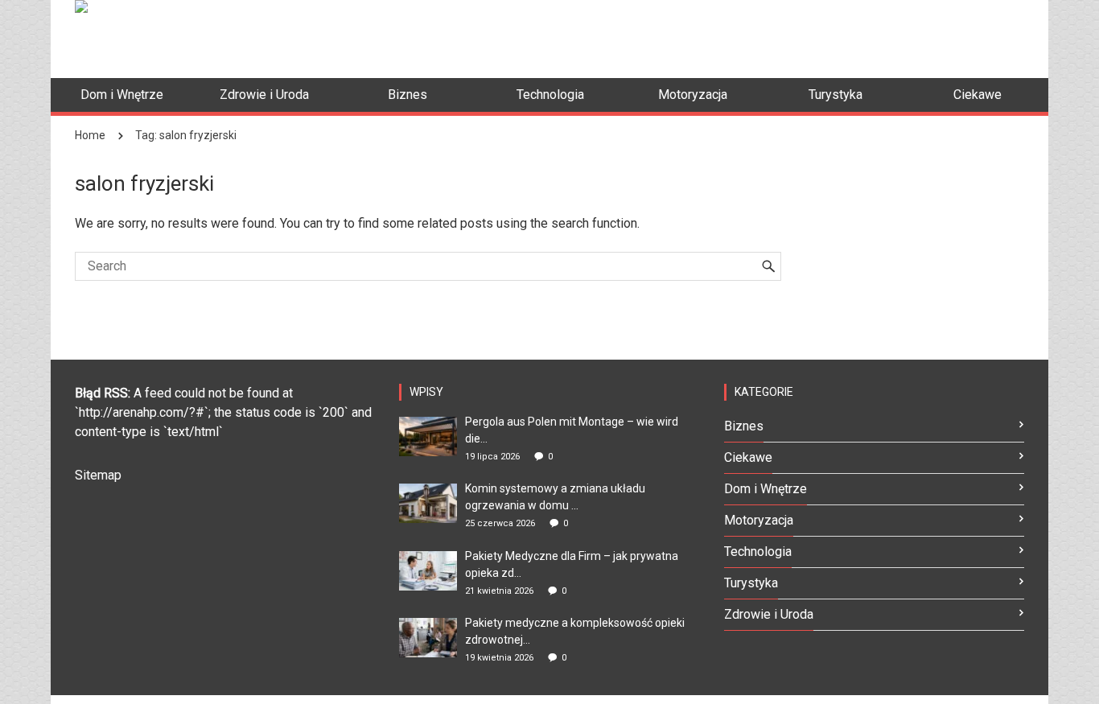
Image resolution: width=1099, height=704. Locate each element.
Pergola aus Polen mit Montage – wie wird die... (571, 430)
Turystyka (751, 583)
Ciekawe (748, 457)
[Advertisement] (731, 36)
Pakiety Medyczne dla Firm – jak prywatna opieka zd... (571, 564)
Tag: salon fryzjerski (186, 135)
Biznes (744, 426)
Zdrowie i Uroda (768, 614)
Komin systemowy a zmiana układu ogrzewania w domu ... (555, 497)
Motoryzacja (758, 520)
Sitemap (98, 475)
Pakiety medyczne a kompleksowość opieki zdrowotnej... (575, 631)
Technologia (758, 551)
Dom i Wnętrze (765, 488)
